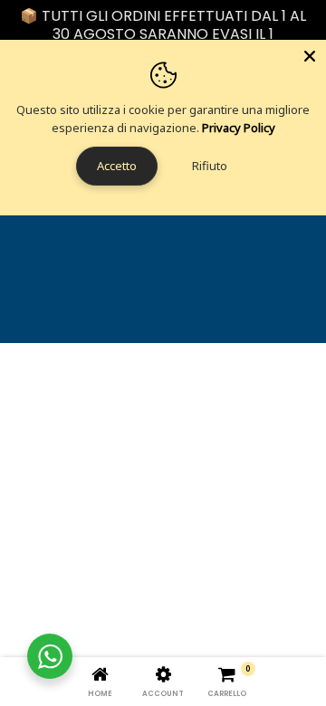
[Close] (310, 56)
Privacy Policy (238, 127)
